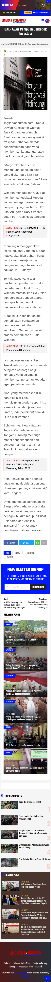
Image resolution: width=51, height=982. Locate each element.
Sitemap (11, 966)
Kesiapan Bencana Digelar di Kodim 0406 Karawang (23, 641)
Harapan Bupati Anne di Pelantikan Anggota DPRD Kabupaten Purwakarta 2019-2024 (33, 833)
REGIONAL (10, 557)
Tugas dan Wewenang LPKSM (30, 802)
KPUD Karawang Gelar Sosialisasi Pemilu (23, 745)
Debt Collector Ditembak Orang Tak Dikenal (34, 859)
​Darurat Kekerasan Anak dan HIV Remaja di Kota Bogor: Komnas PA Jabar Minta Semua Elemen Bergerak (34, 901)
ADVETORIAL (9, 650)
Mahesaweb (25, 976)
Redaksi (7, 963)
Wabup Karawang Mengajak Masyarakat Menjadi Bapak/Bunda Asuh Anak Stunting (23, 667)
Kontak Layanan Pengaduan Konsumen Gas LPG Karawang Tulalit (25, 770)
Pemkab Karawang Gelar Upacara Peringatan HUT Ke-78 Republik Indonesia (24, 693)
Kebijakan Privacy (39, 963)
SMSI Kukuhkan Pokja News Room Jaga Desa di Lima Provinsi (33, 886)
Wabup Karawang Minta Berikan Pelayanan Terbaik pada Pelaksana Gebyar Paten (23, 718)
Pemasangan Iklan (25, 966)
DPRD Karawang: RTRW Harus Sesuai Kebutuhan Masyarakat (25, 231)
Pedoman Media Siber (21, 963)
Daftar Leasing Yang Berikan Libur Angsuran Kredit (31, 818)
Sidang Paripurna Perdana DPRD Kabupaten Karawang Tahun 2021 (22, 464)
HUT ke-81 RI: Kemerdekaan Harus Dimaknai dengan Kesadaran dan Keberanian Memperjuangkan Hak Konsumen (33, 931)
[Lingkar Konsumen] (25, 957)
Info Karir (38, 966)
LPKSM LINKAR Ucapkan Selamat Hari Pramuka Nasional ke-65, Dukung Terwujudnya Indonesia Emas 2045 (34, 915)
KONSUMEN (30, 553)
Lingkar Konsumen (20, 973)
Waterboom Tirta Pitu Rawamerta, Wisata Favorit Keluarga (34, 846)
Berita (17, 553)
